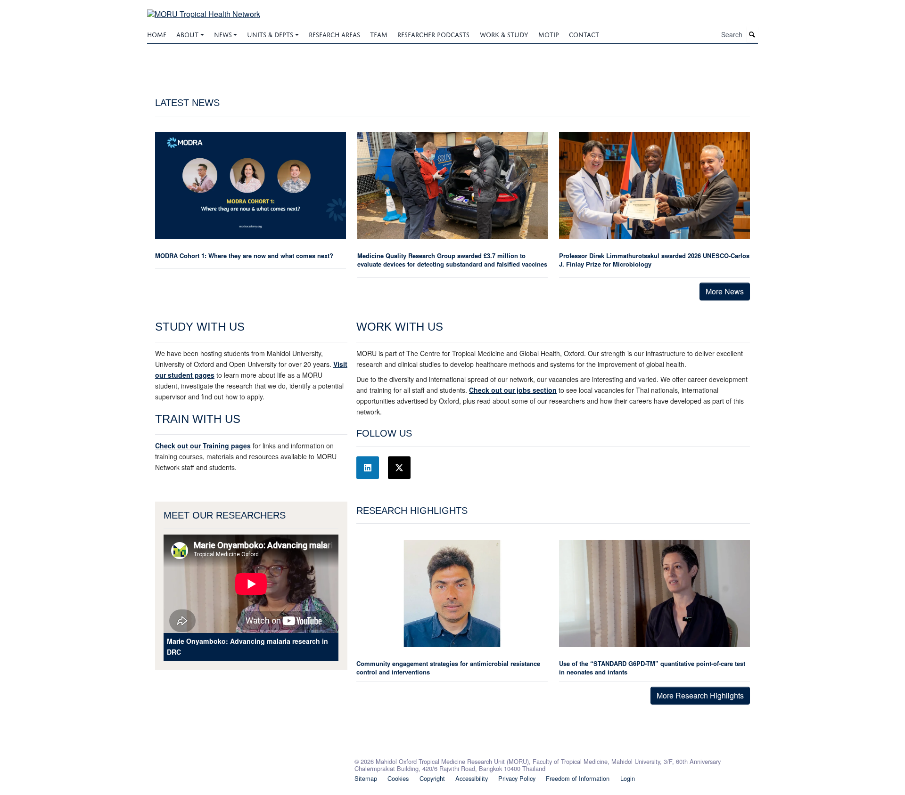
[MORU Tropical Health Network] (203, 8)
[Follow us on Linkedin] (367, 467)
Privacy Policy (516, 778)
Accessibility (471, 778)
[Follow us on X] (399, 467)
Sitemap (365, 778)
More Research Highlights (700, 695)
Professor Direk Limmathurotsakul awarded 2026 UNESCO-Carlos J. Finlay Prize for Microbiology (654, 259)
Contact (584, 34)
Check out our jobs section (513, 390)
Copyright (432, 778)
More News (725, 291)
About (187, 34)
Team (378, 34)
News (223, 34)
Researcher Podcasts (433, 34)
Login (627, 778)
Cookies (398, 778)
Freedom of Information (577, 778)
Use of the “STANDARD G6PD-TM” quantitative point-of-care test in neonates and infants (652, 667)
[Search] (752, 34)
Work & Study (504, 34)
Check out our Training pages (203, 445)
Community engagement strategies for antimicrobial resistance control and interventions (448, 667)
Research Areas (334, 34)
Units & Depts (270, 34)
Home (156, 34)
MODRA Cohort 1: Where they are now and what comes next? (244, 255)
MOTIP (548, 34)
